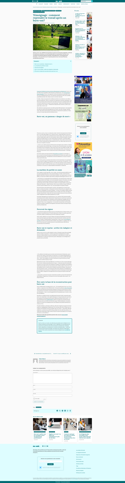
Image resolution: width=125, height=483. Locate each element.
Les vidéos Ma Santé (80, 450)
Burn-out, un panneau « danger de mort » (43, 64)
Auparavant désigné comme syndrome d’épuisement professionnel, (51, 91)
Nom (34, 385)
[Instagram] (36, 1)
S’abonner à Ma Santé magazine (83, 454)
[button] (70, 61)
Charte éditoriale (79, 461)
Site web (34, 393)
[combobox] (86, 1)
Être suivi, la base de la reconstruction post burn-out (46, 71)
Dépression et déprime (37, 10)
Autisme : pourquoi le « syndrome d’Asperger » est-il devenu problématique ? (80, 55)
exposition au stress (58, 153)
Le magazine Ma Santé (81, 452)
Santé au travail (39, 7)
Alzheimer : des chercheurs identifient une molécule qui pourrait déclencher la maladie (80, 38)
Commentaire (35, 372)
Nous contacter (79, 457)
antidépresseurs (49, 299)
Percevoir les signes (39, 67)
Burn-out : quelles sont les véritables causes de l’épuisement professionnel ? (40, 436)
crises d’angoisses (68, 287)
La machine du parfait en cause (41, 65)
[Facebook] (32, 1)
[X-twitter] (34, 1)
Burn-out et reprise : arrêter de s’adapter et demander (46, 69)
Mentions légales (79, 470)
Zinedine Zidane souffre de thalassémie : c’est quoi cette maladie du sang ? (80, 22)
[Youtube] (37, 1)
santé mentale (38, 407)
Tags (77, 466)
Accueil (34, 7)
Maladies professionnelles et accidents (50, 7)
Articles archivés (79, 463)
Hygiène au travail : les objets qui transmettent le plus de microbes (55, 436)
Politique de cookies (80, 472)
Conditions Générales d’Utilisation (83, 468)
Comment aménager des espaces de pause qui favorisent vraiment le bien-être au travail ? (69, 436)
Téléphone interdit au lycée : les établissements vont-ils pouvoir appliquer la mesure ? (80, 47)
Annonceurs (78, 459)
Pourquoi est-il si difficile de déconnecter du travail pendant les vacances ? (80, 30)
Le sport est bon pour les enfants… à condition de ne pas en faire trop (80, 15)
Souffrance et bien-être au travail (39, 12)
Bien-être (66, 431)
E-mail (34, 389)
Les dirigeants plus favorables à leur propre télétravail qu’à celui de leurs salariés (85, 436)
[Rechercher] (92, 1)
